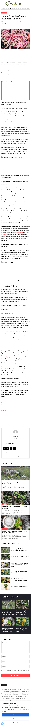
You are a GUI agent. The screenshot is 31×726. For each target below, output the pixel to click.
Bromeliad (5, 456)
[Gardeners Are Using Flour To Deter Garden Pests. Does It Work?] (15, 522)
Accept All (15, 714)
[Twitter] (7, 448)
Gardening (5, 479)
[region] (15, 713)
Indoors (13, 456)
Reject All (15, 722)
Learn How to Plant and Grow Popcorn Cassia (19, 572)
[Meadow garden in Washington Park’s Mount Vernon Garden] (15, 473)
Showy (17, 456)
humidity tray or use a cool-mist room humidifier (15, 357)
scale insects (19, 232)
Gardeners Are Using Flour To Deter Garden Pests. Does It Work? (19, 564)
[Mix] (14, 448)
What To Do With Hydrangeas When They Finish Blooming (19, 579)
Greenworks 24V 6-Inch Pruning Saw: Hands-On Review (20, 557)
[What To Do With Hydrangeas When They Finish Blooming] (5, 580)
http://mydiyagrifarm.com (15, 438)
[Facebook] (4, 448)
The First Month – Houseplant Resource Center (19, 587)
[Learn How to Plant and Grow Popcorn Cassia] (5, 572)
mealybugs (5, 234)
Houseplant (4, 12)
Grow (9, 456)
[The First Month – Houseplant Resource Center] (5, 587)
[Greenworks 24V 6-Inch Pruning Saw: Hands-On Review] (15, 498)
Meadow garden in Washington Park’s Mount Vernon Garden (19, 549)
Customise (15, 718)
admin (6, 21)
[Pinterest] (11, 448)
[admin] (2, 22)
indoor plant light (5, 325)
